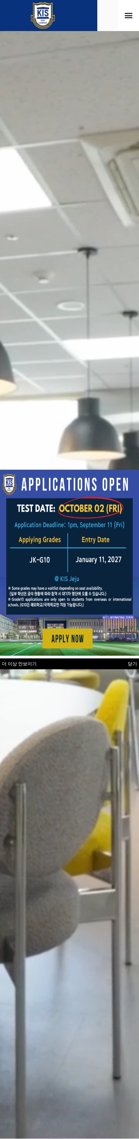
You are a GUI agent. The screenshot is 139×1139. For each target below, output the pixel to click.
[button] (128, 15)
